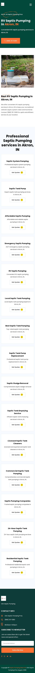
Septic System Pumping (17, 161)
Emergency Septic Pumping (17, 243)
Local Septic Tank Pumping (17, 298)
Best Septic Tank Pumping (17, 326)
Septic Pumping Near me (18, 668)
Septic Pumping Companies (17, 501)
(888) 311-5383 (11, 41)
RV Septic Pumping (17, 271)
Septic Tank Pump (17, 188)
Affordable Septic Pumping (17, 216)
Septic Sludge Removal (17, 383)
